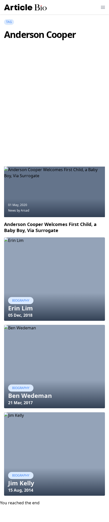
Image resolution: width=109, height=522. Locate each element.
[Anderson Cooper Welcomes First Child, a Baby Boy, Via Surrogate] (54, 192)
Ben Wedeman (30, 395)
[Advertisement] (54, 110)
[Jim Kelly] (54, 454)
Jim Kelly (21, 483)
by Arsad (23, 210)
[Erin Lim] (54, 279)
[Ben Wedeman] (54, 366)
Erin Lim (20, 308)
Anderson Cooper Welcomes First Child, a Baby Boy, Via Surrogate (50, 227)
